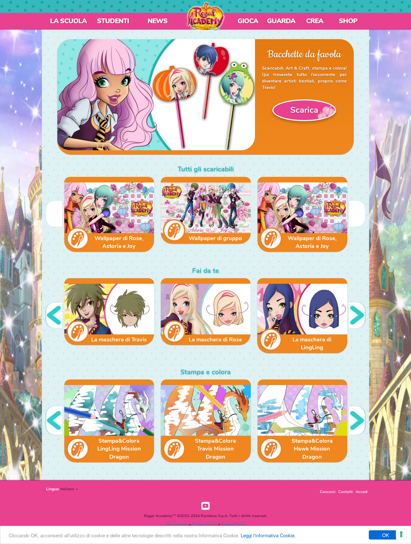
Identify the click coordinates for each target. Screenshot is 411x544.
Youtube (205, 506)
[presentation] (54, 214)
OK (385, 534)
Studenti (113, 21)
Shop (348, 21)
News (157, 21)
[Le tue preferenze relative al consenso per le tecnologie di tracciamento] (401, 534)
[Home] (205, 16)
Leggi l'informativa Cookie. (268, 535)
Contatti (345, 491)
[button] (69, 489)
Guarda (281, 21)
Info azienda (177, 524)
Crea (314, 21)
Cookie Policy (233, 524)
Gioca (248, 21)
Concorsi (328, 491)
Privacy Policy (204, 524)
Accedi (362, 491)
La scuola (68, 21)
